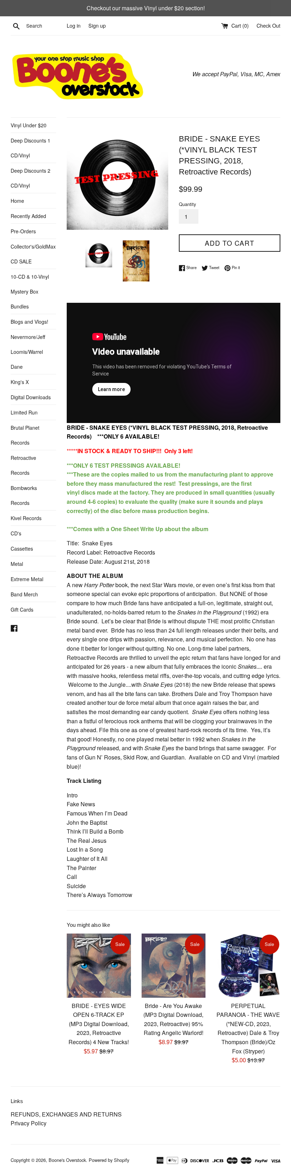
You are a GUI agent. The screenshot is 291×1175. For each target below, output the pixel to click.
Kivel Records (26, 518)
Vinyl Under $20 (28, 125)
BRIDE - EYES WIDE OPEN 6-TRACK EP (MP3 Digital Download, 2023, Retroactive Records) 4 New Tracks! (98, 1024)
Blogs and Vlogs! (29, 321)
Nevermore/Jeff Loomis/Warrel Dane (28, 351)
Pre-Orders (23, 231)
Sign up (97, 25)
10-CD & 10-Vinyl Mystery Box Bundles (30, 291)
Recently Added (28, 215)
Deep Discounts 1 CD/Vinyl (30, 148)
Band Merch (24, 594)
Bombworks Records (24, 495)
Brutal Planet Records (25, 435)
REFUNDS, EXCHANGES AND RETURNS (66, 1114)
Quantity (187, 204)
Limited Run (24, 412)
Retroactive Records (23, 465)
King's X (20, 381)
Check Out (268, 25)
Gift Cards (22, 609)
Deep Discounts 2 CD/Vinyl (30, 178)
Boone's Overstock (67, 1160)
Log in (74, 25)
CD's (16, 533)
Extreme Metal (27, 579)
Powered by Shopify (109, 1160)
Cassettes (22, 548)
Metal (17, 563)
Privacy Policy (28, 1123)
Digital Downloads (31, 397)
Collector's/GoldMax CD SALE (33, 254)
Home (17, 200)
